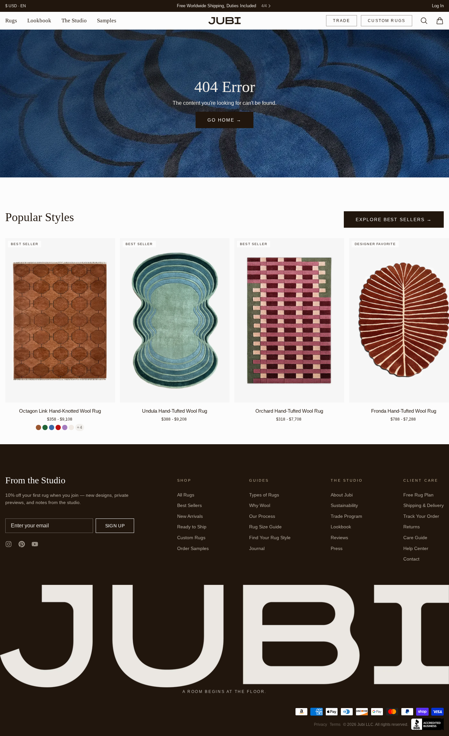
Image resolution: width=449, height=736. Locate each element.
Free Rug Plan (418, 494)
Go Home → (224, 120)
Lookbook (39, 20)
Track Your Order (421, 516)
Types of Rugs (264, 494)
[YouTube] (35, 544)
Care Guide (415, 537)
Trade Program (346, 516)
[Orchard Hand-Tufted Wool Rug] (289, 320)
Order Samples (193, 548)
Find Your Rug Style (270, 537)
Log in (438, 5)
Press (337, 548)
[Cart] (437, 21)
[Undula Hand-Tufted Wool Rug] (175, 320)
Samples (106, 20)
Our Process (262, 516)
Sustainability (344, 505)
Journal (257, 548)
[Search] (421, 21)
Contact (411, 559)
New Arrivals (190, 516)
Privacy (320, 724)
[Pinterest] (21, 544)
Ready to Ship (191, 526)
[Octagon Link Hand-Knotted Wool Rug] (60, 320)
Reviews (339, 537)
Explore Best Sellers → (394, 219)
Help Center (415, 548)
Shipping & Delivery (423, 505)
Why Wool (259, 505)
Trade (341, 20)
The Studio (74, 20)
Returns (411, 526)
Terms (335, 724)
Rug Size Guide (265, 526)
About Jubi (342, 494)
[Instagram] (8, 544)
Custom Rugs (386, 20)
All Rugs (185, 494)
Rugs (11, 20)
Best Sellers (189, 505)
